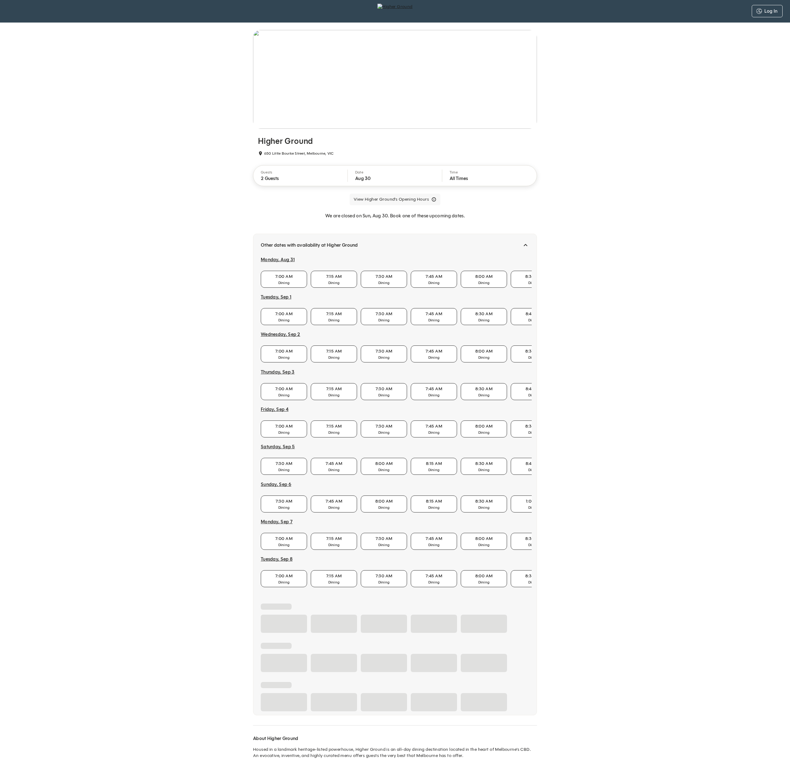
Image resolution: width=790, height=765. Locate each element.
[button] (300, 175)
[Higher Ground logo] (394, 11)
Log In (770, 11)
